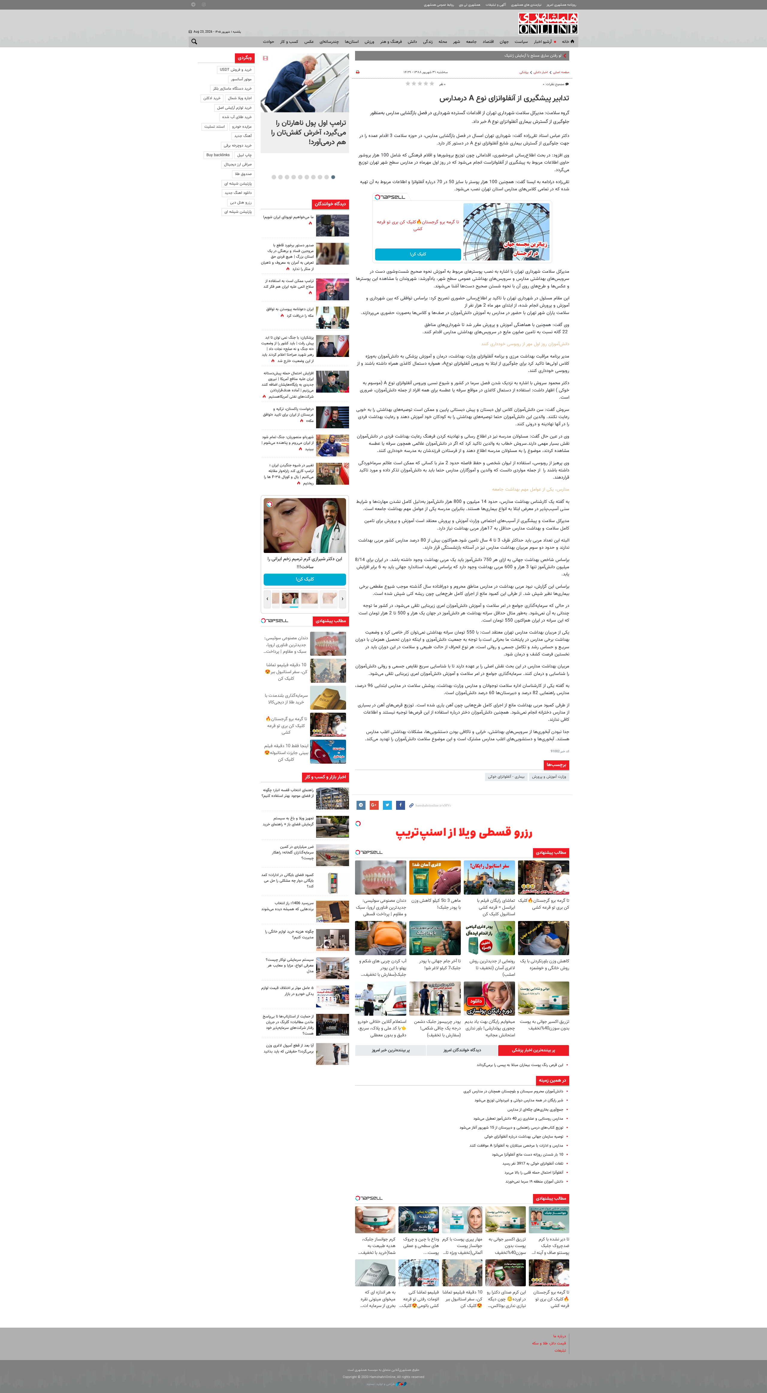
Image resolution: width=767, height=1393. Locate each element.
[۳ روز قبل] (332, 1054)
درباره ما (559, 1336)
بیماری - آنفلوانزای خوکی (506, 777)
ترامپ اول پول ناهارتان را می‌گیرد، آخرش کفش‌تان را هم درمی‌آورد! (308, 132)
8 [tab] (287, 177)
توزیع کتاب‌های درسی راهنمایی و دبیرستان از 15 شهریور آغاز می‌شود (511, 1128)
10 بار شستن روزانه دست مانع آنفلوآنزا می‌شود (527, 1155)
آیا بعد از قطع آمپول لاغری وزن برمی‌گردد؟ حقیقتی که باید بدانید (289, 1048)
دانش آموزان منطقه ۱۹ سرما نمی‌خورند (534, 1182)
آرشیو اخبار (543, 42)
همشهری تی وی (469, 4)
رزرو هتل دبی (241, 203)
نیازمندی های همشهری (526, 4)
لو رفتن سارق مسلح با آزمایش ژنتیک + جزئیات (525, 56)
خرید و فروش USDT (236, 70)
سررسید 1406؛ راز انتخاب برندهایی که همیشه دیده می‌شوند (287, 906)
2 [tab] (326, 177)
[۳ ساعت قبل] (332, 798)
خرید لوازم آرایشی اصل (234, 108)
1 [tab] (333, 177)
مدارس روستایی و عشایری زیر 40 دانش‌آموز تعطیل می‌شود (518, 1119)
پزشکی (524, 72)
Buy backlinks (218, 155)
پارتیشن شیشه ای (238, 184)
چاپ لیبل (244, 155)
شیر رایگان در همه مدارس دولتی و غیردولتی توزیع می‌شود (519, 1100)
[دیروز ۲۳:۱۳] (332, 382)
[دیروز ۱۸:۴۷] (332, 289)
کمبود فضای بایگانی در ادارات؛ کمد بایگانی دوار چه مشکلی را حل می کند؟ (287, 881)
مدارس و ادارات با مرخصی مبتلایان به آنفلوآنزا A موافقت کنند (516, 1146)
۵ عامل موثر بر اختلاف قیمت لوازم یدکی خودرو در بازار (287, 991)
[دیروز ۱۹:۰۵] (332, 225)
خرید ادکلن (212, 98)
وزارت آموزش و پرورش (549, 777)
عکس (309, 42)
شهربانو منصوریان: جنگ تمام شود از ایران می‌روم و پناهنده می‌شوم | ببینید (288, 443)
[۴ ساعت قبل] (332, 445)
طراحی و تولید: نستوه (381, 1384)
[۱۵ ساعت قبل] (332, 254)
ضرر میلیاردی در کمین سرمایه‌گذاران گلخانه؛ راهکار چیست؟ (293, 852)
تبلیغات (560, 1351)
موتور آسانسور (241, 79)
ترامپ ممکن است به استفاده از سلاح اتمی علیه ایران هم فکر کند (288, 284)
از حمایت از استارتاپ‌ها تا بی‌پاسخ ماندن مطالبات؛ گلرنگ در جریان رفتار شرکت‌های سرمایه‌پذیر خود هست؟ (288, 1025)
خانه (565, 42)
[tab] (533, 1050)
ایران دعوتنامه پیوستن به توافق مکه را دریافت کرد (290, 312)
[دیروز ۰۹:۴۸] (332, 1025)
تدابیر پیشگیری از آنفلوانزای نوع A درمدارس (504, 99)
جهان (504, 42)
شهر (456, 42)
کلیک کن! (418, 254)
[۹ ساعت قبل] (332, 474)
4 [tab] (313, 177)
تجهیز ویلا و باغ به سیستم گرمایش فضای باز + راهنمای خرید (288, 821)
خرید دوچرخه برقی (238, 146)
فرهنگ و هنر (391, 42)
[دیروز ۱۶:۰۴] (332, 911)
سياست (521, 42)
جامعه (471, 42)
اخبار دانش (541, 72)
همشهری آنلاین (545, 23)
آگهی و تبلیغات (496, 4)
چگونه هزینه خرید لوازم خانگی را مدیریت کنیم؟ (289, 934)
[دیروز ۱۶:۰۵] (332, 827)
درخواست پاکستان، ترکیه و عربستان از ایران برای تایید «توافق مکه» (288, 415)
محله (443, 42)
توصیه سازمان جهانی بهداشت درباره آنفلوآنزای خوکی (523, 1137)
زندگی (428, 42)
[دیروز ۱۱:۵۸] (332, 968)
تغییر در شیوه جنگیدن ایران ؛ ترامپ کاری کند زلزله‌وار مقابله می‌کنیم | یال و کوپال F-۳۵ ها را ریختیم (289, 474)
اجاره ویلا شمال (240, 98)
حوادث (268, 42)
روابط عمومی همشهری (439, 4)
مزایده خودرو (242, 127)
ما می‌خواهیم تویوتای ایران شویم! (288, 217)
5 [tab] (307, 177)
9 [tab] (280, 177)
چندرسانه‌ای (329, 42)
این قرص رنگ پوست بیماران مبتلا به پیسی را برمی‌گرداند (520, 1065)
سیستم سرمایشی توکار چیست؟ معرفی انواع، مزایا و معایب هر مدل (290, 965)
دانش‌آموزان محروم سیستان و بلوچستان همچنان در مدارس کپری (513, 1091)
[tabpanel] (305, 103)
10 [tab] (274, 177)
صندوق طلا (243, 174)
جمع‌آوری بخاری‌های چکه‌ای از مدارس (535, 1110)
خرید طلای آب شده (237, 117)
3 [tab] (320, 177)
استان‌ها (352, 42)
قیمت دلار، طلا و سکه (549, 1344)
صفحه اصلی (561, 72)
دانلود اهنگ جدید (238, 193)
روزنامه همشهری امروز (561, 4)
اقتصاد (488, 42)
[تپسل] (378, 197)
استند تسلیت (214, 127)
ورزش (369, 42)
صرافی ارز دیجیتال (238, 165)
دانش (412, 42)
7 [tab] (293, 177)
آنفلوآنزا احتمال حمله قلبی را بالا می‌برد (534, 1173)
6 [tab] (300, 177)
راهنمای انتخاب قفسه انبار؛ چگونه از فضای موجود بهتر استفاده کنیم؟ (288, 793)
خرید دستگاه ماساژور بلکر (232, 89)
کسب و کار (289, 42)
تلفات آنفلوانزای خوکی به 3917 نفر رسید (532, 1164)
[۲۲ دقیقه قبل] (305, 82)
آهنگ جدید (243, 136)
